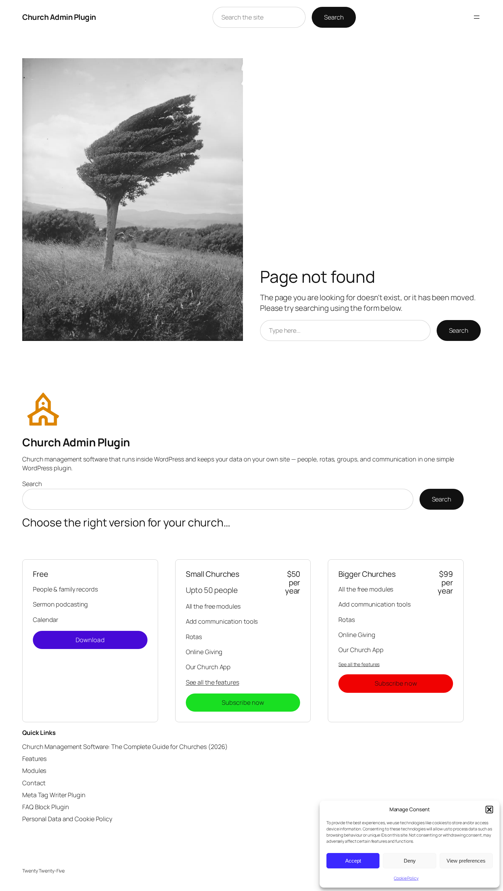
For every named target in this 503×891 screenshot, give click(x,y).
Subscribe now (243, 702)
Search (334, 17)
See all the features (212, 682)
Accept (353, 861)
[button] (489, 809)
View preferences (466, 861)
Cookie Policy (406, 878)
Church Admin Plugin (59, 17)
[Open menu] (477, 17)
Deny (410, 861)
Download (90, 640)
